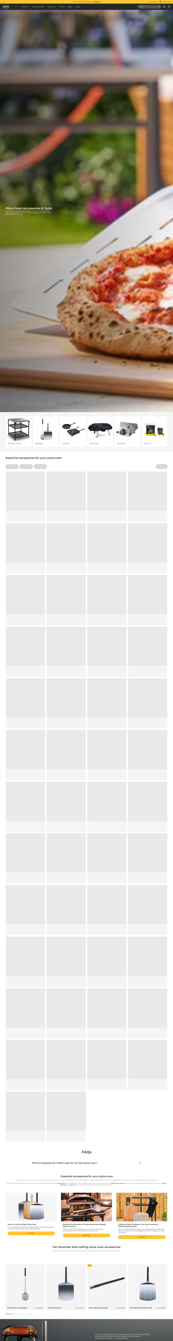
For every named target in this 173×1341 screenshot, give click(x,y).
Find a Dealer (153, 2)
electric (71, 1185)
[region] (86, 2)
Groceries (62, 7)
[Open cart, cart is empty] (169, 7)
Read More (31, 1233)
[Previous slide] (25, 1314)
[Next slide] (31, 1314)
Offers (16, 7)
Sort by (161, 466)
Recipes (70, 7)
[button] (86, 1163)
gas (65, 1185)
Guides (77, 7)
